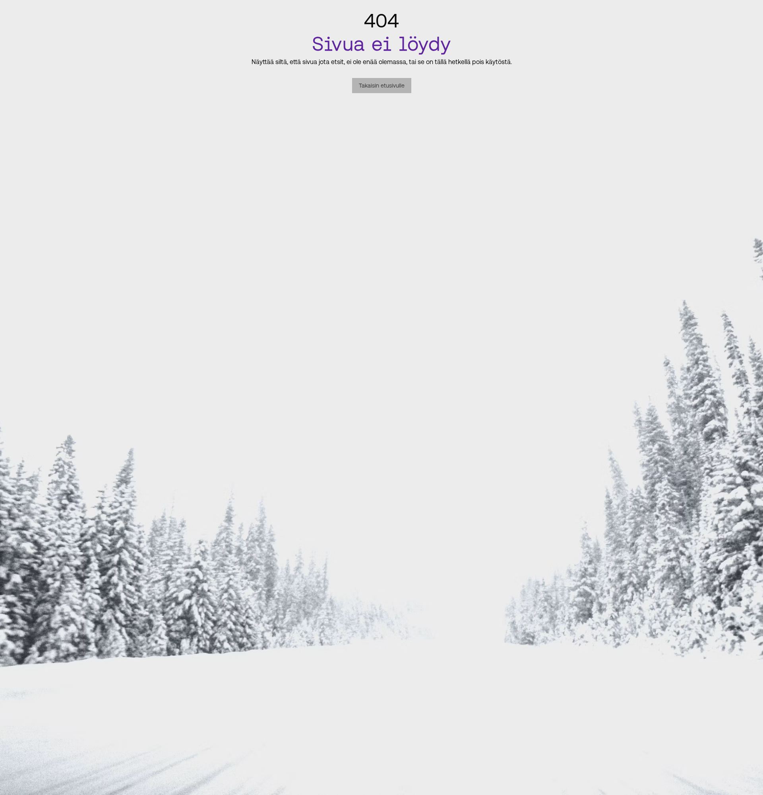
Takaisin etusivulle (382, 85)
